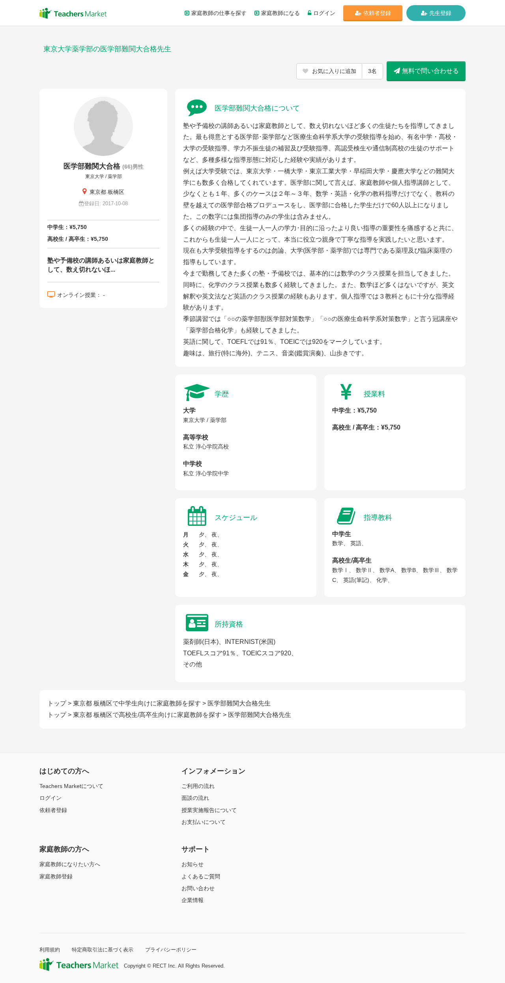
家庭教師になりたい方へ (69, 864)
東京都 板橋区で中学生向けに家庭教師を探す (137, 703)
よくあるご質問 (200, 876)
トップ (56, 703)
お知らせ (192, 864)
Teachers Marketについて (71, 786)
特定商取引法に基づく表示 (102, 950)
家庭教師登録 (56, 876)
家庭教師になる (280, 13)
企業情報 (192, 900)
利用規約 (49, 950)
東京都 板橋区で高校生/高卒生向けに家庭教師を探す (147, 714)
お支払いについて (203, 822)
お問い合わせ (198, 888)
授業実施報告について (209, 810)
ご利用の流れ (198, 786)
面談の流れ (195, 798)
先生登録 (440, 13)
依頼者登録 (377, 13)
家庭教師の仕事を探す (219, 13)
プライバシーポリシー (170, 950)
